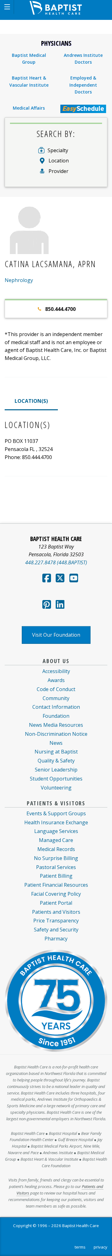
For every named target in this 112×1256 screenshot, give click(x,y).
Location (59, 160)
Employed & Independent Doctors (83, 85)
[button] (7, 7)
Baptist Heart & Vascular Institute (29, 81)
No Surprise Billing (56, 858)
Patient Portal (56, 902)
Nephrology (19, 280)
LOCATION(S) (31, 401)
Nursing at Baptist (56, 751)
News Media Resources (56, 724)
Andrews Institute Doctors (83, 58)
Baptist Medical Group (29, 58)
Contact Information (56, 706)
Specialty (58, 150)
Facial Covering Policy (56, 893)
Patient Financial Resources (56, 884)
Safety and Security (56, 929)
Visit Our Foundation (56, 634)
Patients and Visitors (56, 911)
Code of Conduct (56, 689)
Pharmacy (56, 938)
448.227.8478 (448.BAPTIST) (56, 562)
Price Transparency (56, 920)
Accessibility (56, 671)
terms (80, 1247)
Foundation (56, 715)
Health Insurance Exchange (56, 822)
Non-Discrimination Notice (56, 733)
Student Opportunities (56, 778)
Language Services (56, 831)
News (56, 742)
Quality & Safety (56, 760)
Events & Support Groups (56, 813)
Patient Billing (56, 875)
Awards (56, 680)
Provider (58, 171)
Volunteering (56, 787)
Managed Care (56, 840)
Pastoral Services (56, 867)
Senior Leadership (56, 769)
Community (56, 698)
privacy (100, 1247)
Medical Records (56, 849)
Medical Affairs (29, 108)
